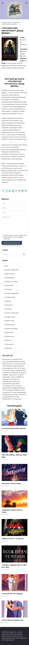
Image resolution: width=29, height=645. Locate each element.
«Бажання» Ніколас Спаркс (11, 483)
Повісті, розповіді (11, 281)
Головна (4, 22)
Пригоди (9, 348)
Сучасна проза (10, 297)
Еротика (8, 340)
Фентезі (8, 301)
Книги (9, 22)
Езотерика (9, 305)
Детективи (9, 285)
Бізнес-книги (10, 336)
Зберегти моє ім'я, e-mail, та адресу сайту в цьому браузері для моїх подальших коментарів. (15, 237)
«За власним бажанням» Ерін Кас (14, 428)
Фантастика (10, 344)
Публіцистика (10, 278)
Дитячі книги (10, 274)
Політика (9, 289)
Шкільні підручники (12, 270)
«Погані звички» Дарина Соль (12, 620)
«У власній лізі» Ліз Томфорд (12, 594)
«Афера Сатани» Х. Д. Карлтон (13, 538)
